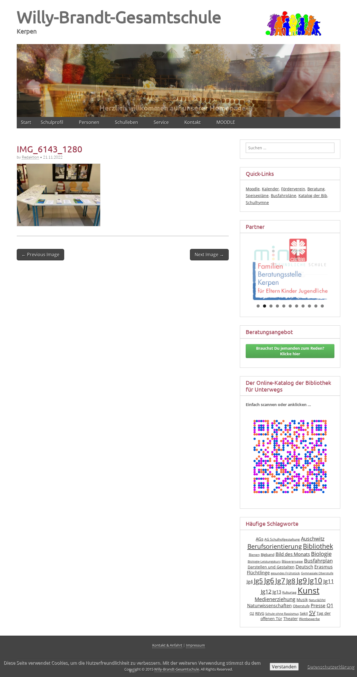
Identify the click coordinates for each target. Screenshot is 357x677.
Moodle (253, 188)
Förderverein (293, 188)
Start (26, 122)
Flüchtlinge (258, 573)
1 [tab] (258, 306)
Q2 (252, 613)
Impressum (195, 645)
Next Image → (209, 254)
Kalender (270, 188)
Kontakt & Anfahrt (167, 645)
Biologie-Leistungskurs (264, 561)
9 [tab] (309, 306)
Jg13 (276, 592)
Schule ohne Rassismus (282, 614)
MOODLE (225, 122)
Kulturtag (289, 592)
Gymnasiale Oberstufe (317, 573)
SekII (304, 613)
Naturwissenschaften (269, 605)
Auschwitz (312, 538)
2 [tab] (264, 306)
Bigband (267, 554)
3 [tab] (270, 306)
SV (312, 612)
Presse (318, 605)
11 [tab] (322, 306)
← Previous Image (40, 254)
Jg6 (269, 580)
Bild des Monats (293, 554)
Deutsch (304, 567)
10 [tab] (316, 306)
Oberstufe (301, 606)
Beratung (316, 188)
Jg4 (250, 581)
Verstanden (284, 667)
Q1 (330, 605)
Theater (290, 618)
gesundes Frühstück (285, 573)
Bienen (254, 555)
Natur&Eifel (317, 600)
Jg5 (258, 580)
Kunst (308, 590)
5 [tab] (283, 306)
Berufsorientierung (274, 546)
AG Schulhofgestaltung (282, 539)
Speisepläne (257, 195)
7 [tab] (296, 306)
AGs (259, 539)
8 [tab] (303, 306)
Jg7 (280, 580)
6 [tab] (290, 306)
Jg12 (266, 591)
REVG (259, 613)
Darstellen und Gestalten (271, 567)
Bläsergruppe (292, 561)
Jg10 (315, 580)
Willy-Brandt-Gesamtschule (119, 17)
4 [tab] (277, 306)
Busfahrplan (318, 560)
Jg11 (328, 581)
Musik (302, 599)
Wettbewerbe (309, 619)
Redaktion (30, 157)
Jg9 (301, 580)
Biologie (321, 554)
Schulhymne (257, 202)
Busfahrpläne (283, 195)
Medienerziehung (275, 599)
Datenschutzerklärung (330, 667)
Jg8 (290, 580)
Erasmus (323, 567)
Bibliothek (318, 546)
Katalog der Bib (312, 195)
